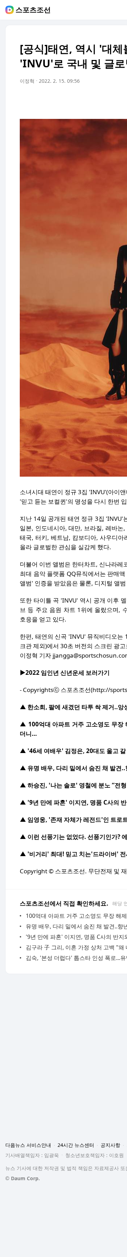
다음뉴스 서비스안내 (28, 1145)
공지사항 (110, 1145)
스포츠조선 (33, 9)
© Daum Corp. (22, 1178)
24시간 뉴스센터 (76, 1145)
